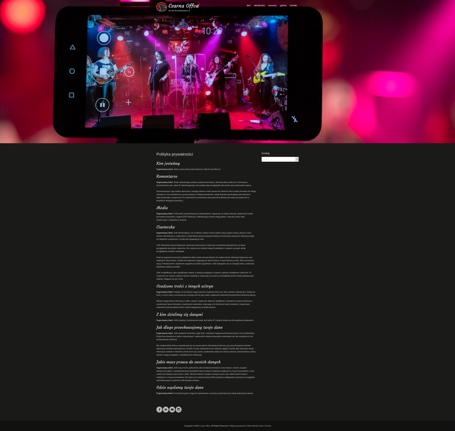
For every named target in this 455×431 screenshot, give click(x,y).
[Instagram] (179, 408)
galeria (283, 5)
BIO (249, 5)
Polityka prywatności (237, 426)
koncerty (272, 5)
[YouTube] (172, 408)
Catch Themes (265, 426)
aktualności (259, 5)
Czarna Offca (183, 5)
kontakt (293, 5)
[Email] (166, 408)
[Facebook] (159, 408)
